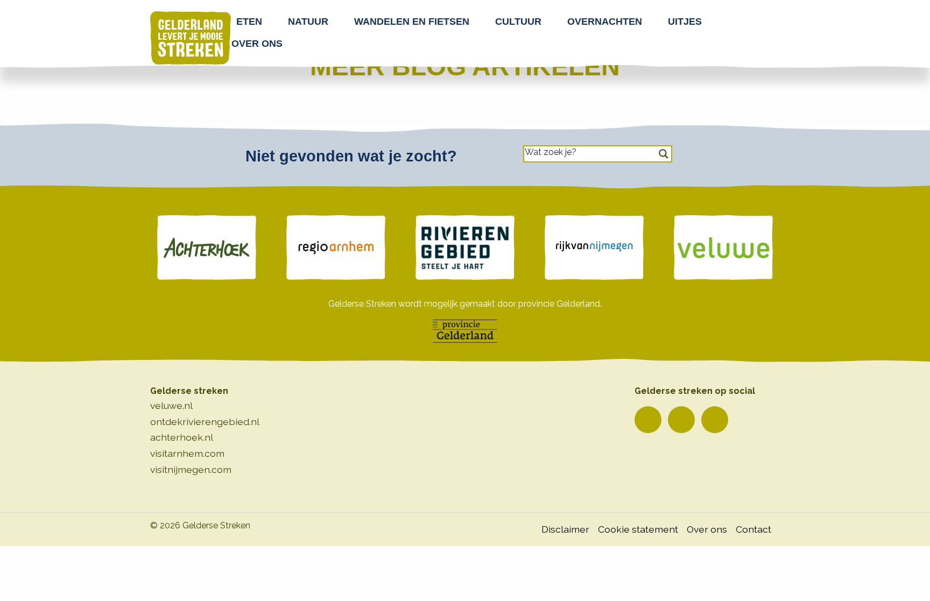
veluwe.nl (171, 405)
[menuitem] (252, 21)
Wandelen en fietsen (411, 21)
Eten (249, 21)
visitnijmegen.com (190, 469)
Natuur (308, 21)
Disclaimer (565, 529)
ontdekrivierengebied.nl (204, 421)
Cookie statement (638, 529)
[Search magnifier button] (663, 153)
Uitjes (685, 21)
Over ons (257, 43)
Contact (753, 529)
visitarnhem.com (187, 453)
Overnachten (604, 21)
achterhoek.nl (181, 437)
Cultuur (518, 21)
